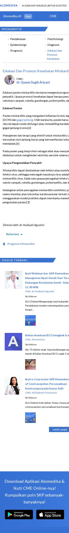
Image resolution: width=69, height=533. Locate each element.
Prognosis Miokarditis (21, 243)
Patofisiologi (55, 39)
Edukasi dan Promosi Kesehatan (54, 54)
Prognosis (16, 50)
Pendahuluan (18, 39)
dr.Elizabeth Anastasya (44, 392)
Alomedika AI (12, 16)
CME (53, 16)
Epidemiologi (18, 44)
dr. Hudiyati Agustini (43, 291)
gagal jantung (25, 119)
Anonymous (38, 339)
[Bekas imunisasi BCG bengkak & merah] (13, 349)
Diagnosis (53, 44)
